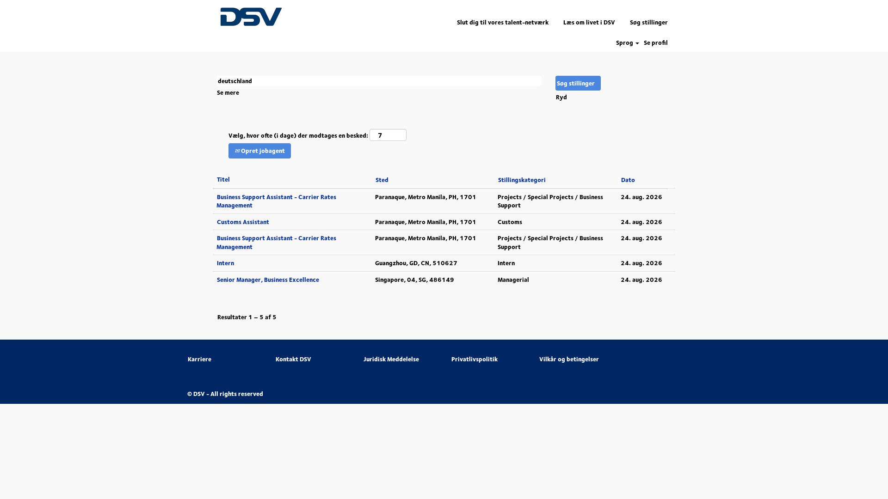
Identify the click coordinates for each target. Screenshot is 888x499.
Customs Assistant (243, 221)
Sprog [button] (625, 42)
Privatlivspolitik (474, 359)
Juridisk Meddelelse (391, 359)
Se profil (656, 42)
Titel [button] (223, 179)
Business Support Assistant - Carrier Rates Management (276, 201)
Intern (225, 263)
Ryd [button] (561, 97)
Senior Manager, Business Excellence (268, 279)
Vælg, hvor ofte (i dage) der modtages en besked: (298, 135)
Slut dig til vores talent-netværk (503, 22)
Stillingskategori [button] (522, 179)
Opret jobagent (262, 150)
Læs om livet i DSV (589, 22)
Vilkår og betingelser (569, 359)
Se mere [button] (228, 92)
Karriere (199, 359)
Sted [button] (382, 179)
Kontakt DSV (293, 359)
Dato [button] (628, 179)
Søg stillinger (649, 22)
